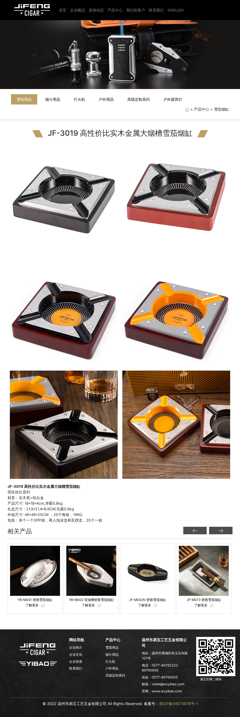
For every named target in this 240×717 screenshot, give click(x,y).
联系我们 (156, 10)
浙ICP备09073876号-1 (178, 703)
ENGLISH (176, 10)
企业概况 (77, 10)
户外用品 (106, 99)
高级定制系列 (138, 99)
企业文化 (75, 654)
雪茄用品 (24, 99)
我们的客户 (135, 10)
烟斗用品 (52, 99)
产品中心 (115, 10)
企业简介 (75, 647)
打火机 (79, 99)
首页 (62, 10)
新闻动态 (96, 10)
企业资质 (75, 661)
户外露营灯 (172, 99)
